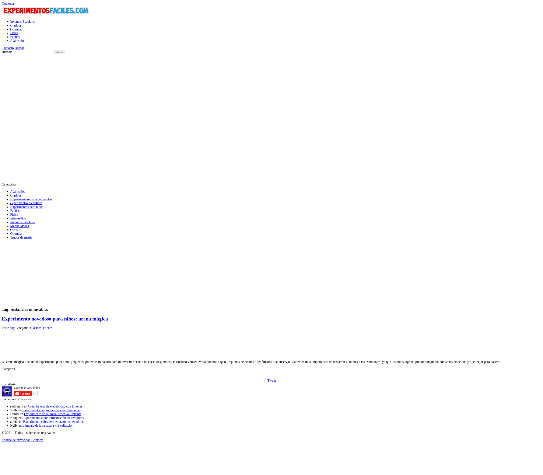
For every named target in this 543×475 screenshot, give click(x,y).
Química (16, 29)
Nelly (11, 328)
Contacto (8, 48)
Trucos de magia (21, 237)
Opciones (8, 3)
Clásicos (15, 25)
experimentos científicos (26, 203)
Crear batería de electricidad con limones (55, 406)
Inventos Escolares (22, 21)
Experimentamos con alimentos (31, 199)
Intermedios (18, 218)
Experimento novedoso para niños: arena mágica (55, 319)
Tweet (271, 380)
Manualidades (19, 226)
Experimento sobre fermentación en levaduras (53, 418)
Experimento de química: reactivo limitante (51, 410)
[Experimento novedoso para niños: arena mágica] (18, 354)
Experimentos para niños (26, 207)
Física (14, 33)
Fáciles (15, 37)
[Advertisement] (19, 118)
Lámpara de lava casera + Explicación (47, 425)
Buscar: (7, 52)
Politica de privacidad (16, 440)
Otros (14, 230)
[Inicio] (46, 14)
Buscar (19, 48)
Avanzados (17, 40)
